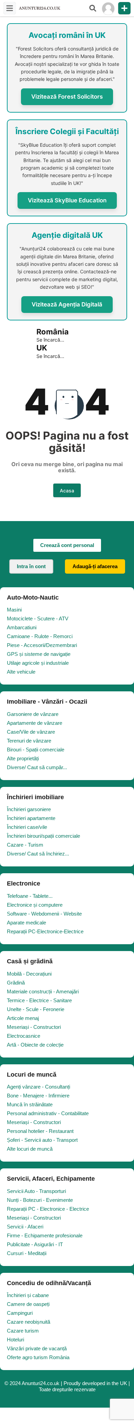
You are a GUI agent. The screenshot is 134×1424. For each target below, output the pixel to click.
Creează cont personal (67, 545)
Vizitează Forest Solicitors (67, 96)
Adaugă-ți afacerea (95, 566)
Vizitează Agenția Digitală (67, 304)
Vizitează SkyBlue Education (67, 200)
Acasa (67, 490)
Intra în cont (31, 566)
